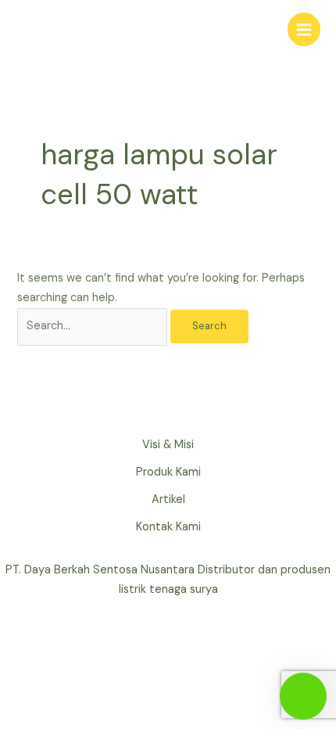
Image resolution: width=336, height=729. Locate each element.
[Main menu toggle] (304, 29)
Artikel (168, 499)
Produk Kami (168, 472)
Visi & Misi (168, 444)
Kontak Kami (168, 526)
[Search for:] (93, 325)
